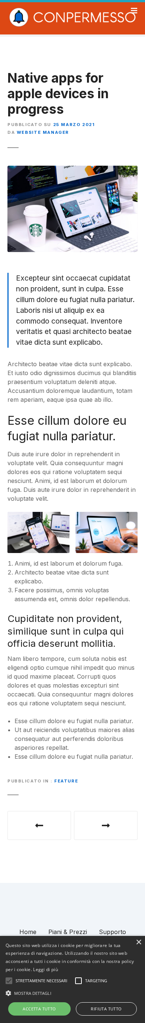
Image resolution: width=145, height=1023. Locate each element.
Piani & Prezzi (67, 932)
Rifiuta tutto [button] (106, 1009)
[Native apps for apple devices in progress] (72, 170)
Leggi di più (45, 969)
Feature (66, 781)
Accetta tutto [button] (39, 1009)
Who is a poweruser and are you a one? (39, 825)
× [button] (138, 942)
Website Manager (43, 132)
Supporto (112, 932)
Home (27, 932)
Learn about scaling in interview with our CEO (106, 825)
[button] (72, 993)
